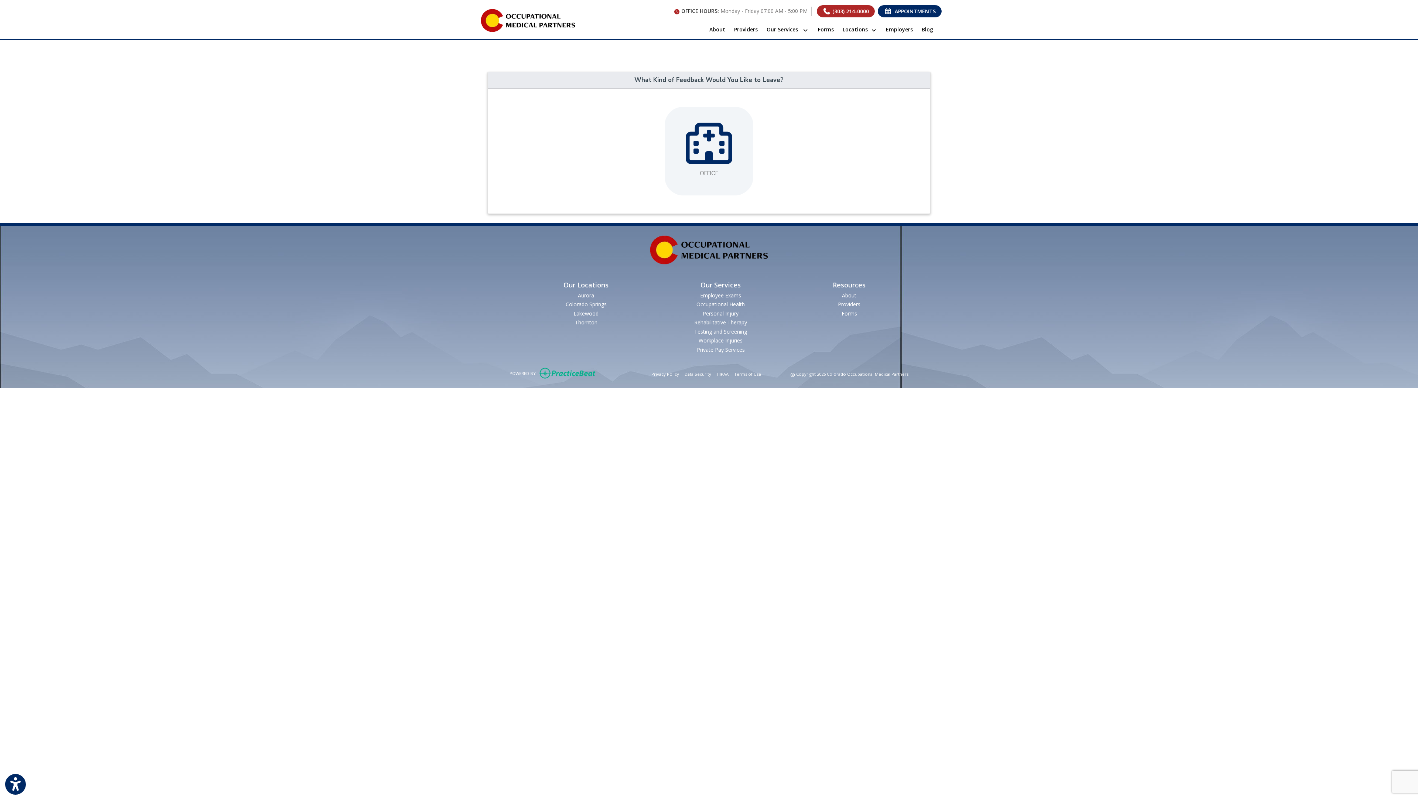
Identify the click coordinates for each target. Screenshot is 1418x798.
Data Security (698, 374)
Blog (927, 29)
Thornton (586, 322)
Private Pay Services (721, 349)
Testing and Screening (720, 331)
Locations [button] (857, 29)
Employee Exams (720, 295)
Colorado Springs (586, 304)
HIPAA (723, 374)
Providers (746, 29)
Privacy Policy (665, 374)
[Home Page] (528, 19)
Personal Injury (721, 313)
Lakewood (586, 313)
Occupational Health (720, 304)
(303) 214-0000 (850, 11)
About (717, 29)
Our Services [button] (784, 29)
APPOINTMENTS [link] (914, 11)
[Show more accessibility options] (15, 784)
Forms (826, 29)
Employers (899, 29)
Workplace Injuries (721, 340)
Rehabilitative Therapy (720, 322)
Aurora (586, 295)
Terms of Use (747, 374)
